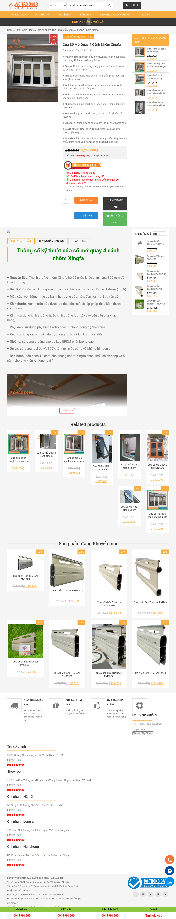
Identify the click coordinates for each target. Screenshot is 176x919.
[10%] (74, 444)
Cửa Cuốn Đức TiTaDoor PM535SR (67, 675)
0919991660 (22, 915)
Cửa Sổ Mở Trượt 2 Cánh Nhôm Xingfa (130, 466)
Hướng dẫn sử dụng (51, 241)
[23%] (25, 563)
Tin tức (141, 14)
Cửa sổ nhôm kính (46, 30)
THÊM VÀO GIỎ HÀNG (115, 203)
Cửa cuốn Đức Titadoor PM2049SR (108, 604)
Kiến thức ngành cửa (113, 14)
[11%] (102, 448)
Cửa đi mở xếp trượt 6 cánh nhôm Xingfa (19, 459)
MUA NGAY (86, 200)
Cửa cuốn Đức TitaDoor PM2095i (25, 578)
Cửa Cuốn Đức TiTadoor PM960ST (25, 663)
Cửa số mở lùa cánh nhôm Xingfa (74, 459)
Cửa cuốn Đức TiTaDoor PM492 (150, 673)
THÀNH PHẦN (79, 241)
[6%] (46, 441)
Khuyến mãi (64, 14)
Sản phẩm (41, 14)
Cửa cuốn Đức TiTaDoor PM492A (109, 675)
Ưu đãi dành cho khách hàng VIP (87, 176)
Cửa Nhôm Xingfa (25, 30)
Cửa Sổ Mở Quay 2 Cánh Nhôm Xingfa (157, 466)
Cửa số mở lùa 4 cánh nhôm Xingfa (157, 515)
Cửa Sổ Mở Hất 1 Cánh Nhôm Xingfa (102, 468)
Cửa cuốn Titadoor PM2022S (67, 590)
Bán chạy (85, 14)
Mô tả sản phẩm (21, 241)
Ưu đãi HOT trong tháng (82, 172)
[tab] (21, 241)
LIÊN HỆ (87, 215)
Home (10, 30)
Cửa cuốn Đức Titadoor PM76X (150, 602)
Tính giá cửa (153, 915)
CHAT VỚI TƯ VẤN (116, 219)
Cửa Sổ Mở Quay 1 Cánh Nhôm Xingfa (46, 454)
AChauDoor (19, 14)
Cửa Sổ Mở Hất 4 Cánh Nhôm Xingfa (130, 508)
